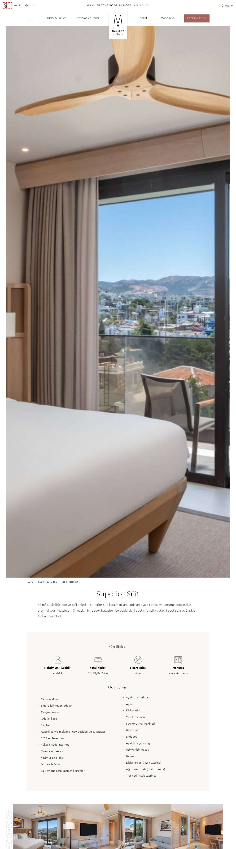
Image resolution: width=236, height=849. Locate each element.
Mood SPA (167, 18)
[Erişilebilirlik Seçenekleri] (7, 5)
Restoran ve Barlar (87, 18)
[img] (118, 25)
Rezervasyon (196, 18)
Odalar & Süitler (56, 18)
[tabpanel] (118, 302)
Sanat (143, 18)
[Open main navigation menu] (30, 18)
